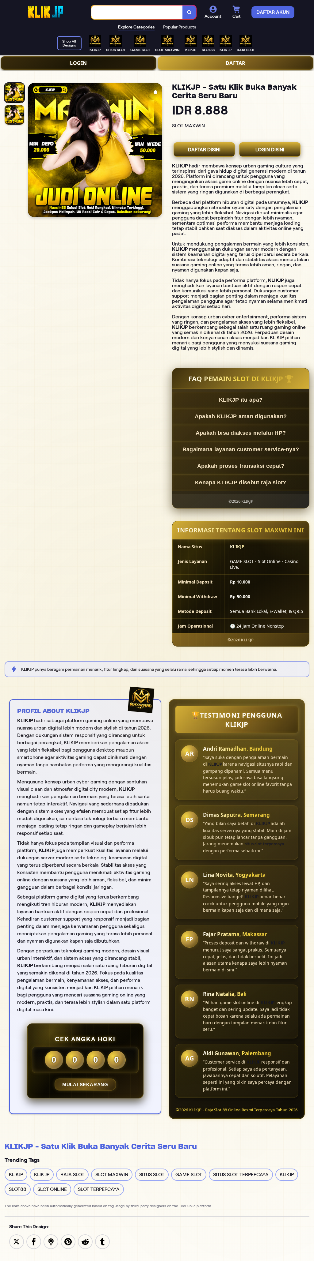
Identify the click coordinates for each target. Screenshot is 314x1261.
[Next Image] (157, 150)
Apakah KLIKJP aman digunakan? (241, 416)
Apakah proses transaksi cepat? (241, 466)
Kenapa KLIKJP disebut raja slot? (240, 482)
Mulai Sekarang (85, 1084)
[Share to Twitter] (16, 1241)
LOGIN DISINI (269, 149)
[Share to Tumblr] (102, 1241)
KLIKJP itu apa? (241, 400)
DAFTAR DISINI (204, 149)
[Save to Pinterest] (68, 1241)
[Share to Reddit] (85, 1241)
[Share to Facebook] (33, 1241)
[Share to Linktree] (51, 1241)
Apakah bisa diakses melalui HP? (241, 433)
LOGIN (78, 63)
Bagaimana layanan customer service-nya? (240, 449)
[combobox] (137, 12)
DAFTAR (236, 63)
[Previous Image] (33, 150)
